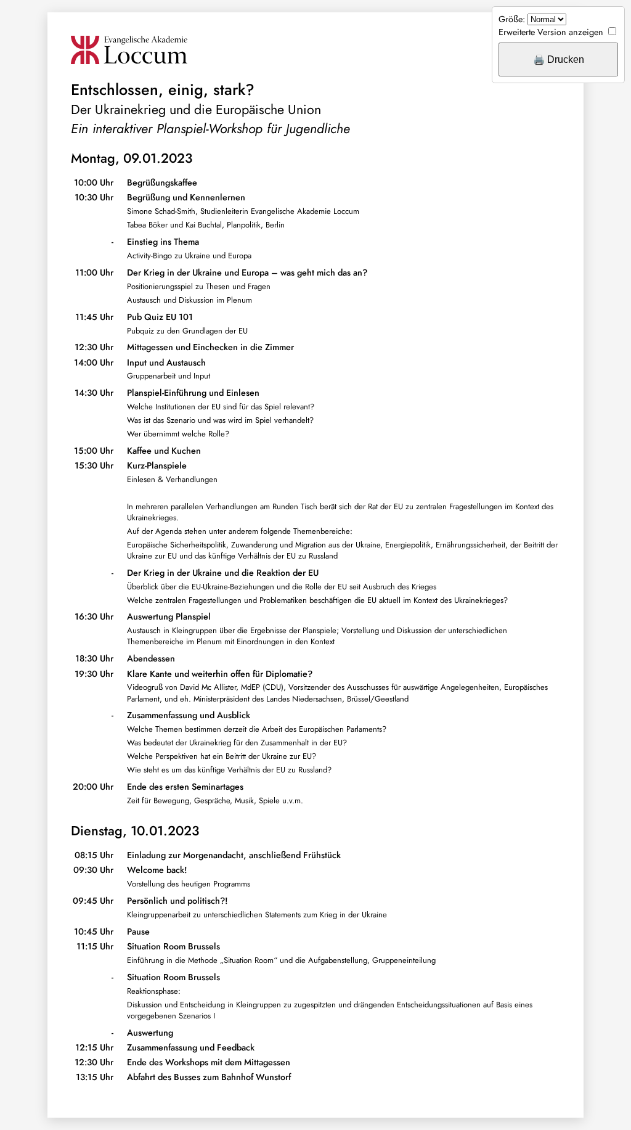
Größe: (512, 19)
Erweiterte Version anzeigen (551, 32)
